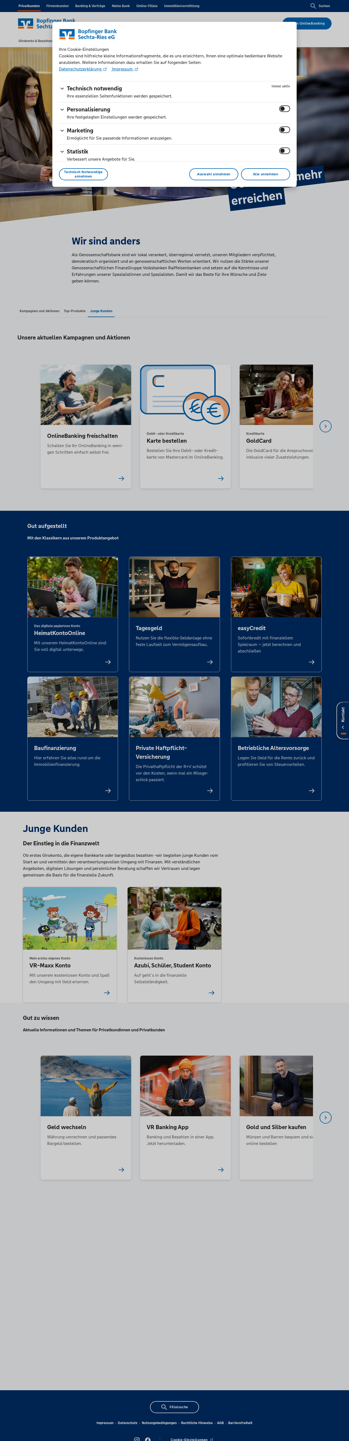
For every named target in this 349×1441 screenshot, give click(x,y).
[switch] (284, 108)
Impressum (122, 69)
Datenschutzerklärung (81, 69)
